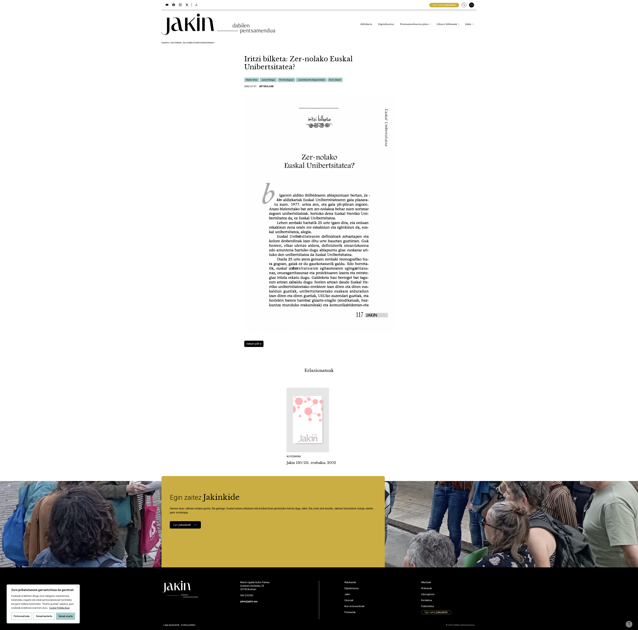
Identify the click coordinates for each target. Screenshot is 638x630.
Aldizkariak (350, 582)
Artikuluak (266, 86)
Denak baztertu (44, 616)
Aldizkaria (366, 24)
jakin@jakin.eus (249, 601)
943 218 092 (246, 595)
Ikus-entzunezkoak (354, 606)
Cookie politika (188, 625)
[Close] (77, 586)
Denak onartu (65, 616)
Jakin (468, 24)
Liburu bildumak (447, 24)
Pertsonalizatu (22, 616)
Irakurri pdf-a (253, 343)
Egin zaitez (444, 4)
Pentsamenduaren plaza (414, 24)
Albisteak (426, 582)
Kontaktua (426, 600)
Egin (182, 524)
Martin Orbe (251, 80)
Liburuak (348, 600)
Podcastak (350, 612)
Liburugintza (427, 594)
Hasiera (165, 42)
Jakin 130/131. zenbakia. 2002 (311, 463)
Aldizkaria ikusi (298, 447)
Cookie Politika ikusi (59, 608)
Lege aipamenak (171, 625)
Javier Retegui (268, 80)
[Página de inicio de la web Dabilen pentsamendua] (218, 24)
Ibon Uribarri (335, 80)
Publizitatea (427, 606)
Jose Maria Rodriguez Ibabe (311, 80)
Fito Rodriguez (286, 80)
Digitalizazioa (386, 24)
